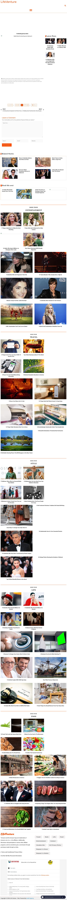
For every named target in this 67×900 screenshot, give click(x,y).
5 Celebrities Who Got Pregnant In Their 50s (16, 274)
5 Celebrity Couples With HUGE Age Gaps (16, 680)
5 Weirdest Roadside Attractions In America (33, 374)
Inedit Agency (30, 898)
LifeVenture (8, 1)
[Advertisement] (22, 23)
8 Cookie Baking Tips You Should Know (11, 752)
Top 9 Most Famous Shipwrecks (50, 680)
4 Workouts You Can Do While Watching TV (50, 654)
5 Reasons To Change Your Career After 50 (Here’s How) (16, 654)
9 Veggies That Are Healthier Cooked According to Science (50, 777)
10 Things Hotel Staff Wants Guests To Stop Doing (50, 401)
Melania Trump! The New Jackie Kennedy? (17, 300)
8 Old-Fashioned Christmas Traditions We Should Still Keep (50, 505)
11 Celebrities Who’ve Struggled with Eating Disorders (16, 803)
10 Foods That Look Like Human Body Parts (11, 734)
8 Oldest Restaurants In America (16, 777)
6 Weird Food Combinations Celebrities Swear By (50, 326)
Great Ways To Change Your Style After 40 (17, 527)
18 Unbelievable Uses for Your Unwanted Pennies (50, 531)
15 (32, 105)
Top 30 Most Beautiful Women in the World (17, 579)
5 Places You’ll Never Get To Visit (16, 401)
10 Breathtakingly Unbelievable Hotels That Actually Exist (50, 427)
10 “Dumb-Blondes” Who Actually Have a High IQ (50, 274)
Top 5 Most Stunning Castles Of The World (34, 354)
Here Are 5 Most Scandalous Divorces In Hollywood (24, 171)
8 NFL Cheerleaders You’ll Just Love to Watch (16, 326)
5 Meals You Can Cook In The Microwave (33, 734)
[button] (65, 6)
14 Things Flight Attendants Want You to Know (16, 427)
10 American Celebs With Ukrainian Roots (50, 47)
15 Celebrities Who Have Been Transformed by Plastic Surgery (16, 553)
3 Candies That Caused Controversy (33, 752)
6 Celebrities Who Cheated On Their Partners (50, 300)
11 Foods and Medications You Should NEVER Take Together (16, 829)
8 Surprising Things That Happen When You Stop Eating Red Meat (50, 803)
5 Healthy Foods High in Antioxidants (50, 829)
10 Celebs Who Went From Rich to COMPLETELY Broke (16, 705)
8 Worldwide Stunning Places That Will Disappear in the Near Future (17, 452)
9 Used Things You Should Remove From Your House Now (50, 705)
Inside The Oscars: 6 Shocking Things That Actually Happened (40, 191)
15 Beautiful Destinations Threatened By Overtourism (50, 430)
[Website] (37, 141)
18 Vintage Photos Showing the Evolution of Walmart (50, 557)
